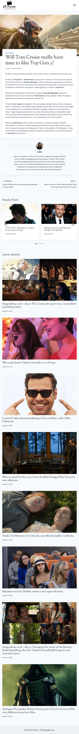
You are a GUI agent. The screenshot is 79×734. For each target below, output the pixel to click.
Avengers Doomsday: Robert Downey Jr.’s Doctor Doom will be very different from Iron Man (38, 710)
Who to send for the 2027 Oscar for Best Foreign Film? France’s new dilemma (38, 478)
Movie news (9, 53)
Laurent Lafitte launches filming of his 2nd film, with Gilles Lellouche (36, 419)
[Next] (73, 223)
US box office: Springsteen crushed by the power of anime (19, 229)
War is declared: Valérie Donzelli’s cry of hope (29, 363)
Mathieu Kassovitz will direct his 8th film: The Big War (58, 229)
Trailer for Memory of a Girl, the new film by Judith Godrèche (38, 536)
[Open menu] (74, 5)
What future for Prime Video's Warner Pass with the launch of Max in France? (60, 184)
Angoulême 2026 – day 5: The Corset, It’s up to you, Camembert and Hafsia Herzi (39, 305)
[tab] (35, 243)
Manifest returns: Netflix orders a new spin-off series (32, 591)
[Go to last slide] (6, 223)
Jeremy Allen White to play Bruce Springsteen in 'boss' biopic (19, 184)
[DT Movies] (9, 5)
